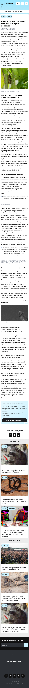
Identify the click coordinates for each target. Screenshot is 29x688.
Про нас (14, 655)
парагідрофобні (18, 291)
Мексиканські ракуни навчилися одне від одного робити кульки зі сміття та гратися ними (14, 470)
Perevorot (13, 684)
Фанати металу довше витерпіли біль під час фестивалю (14, 568)
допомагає (22, 386)
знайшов (21, 355)
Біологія (9, 16)
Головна (2, 6)
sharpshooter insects (14, 163)
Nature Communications (10, 29)
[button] (18, 3)
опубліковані (13, 63)
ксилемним (24, 135)
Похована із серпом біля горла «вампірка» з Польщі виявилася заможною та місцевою (13, 598)
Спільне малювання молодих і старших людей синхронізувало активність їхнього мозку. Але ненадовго (13, 533)
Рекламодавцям (14, 668)
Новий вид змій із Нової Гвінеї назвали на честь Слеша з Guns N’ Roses (14, 501)
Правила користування (14, 661)
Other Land (20, 684)
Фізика (7, 6)
